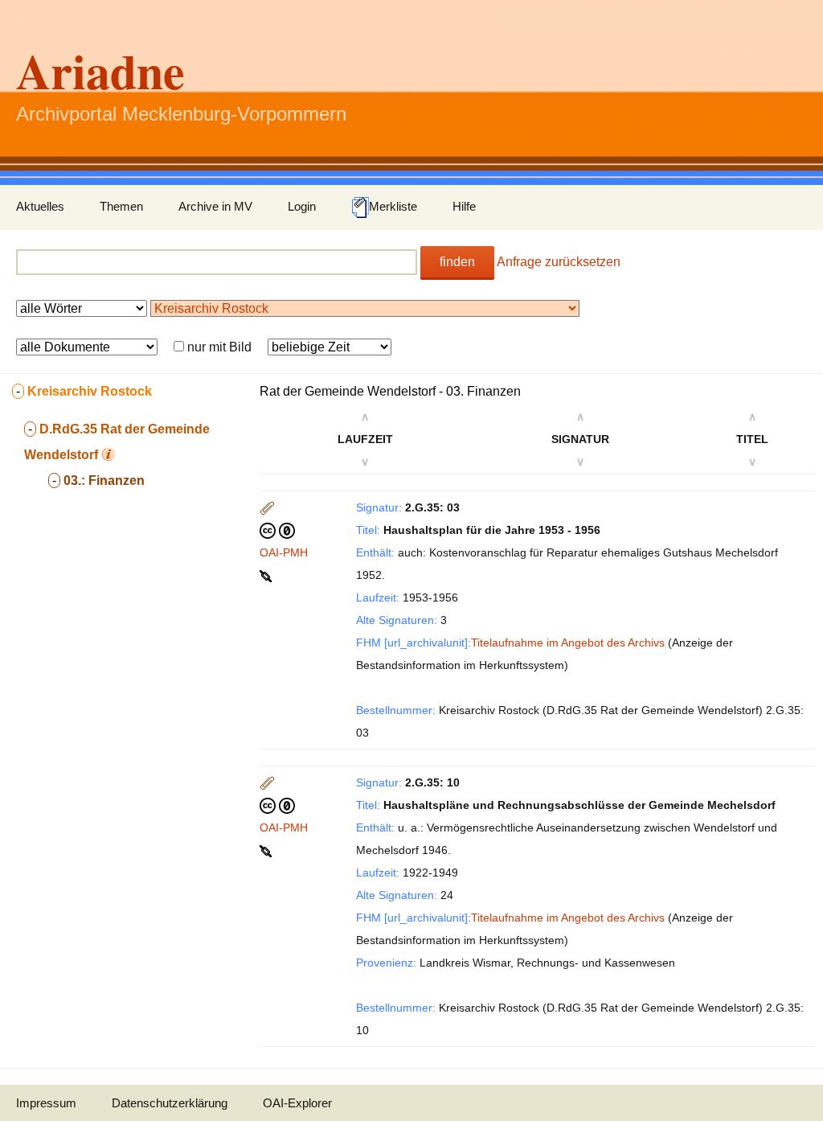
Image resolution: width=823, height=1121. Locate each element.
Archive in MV (215, 206)
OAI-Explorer (297, 1103)
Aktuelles (40, 206)
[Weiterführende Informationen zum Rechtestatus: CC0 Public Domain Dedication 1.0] (277, 530)
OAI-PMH (284, 552)
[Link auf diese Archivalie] (267, 575)
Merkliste (393, 206)
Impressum (46, 1103)
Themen (121, 206)
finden (457, 262)
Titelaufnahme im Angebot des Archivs (568, 642)
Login (302, 206)
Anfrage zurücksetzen (558, 262)
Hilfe (464, 206)
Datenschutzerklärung (169, 1103)
